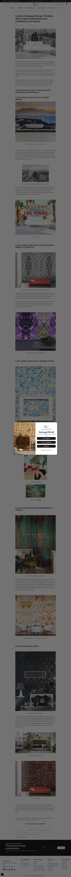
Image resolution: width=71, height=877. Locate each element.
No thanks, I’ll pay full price (46, 450)
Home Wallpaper (46, 438)
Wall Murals (46, 446)
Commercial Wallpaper (46, 442)
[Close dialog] (56, 423)
